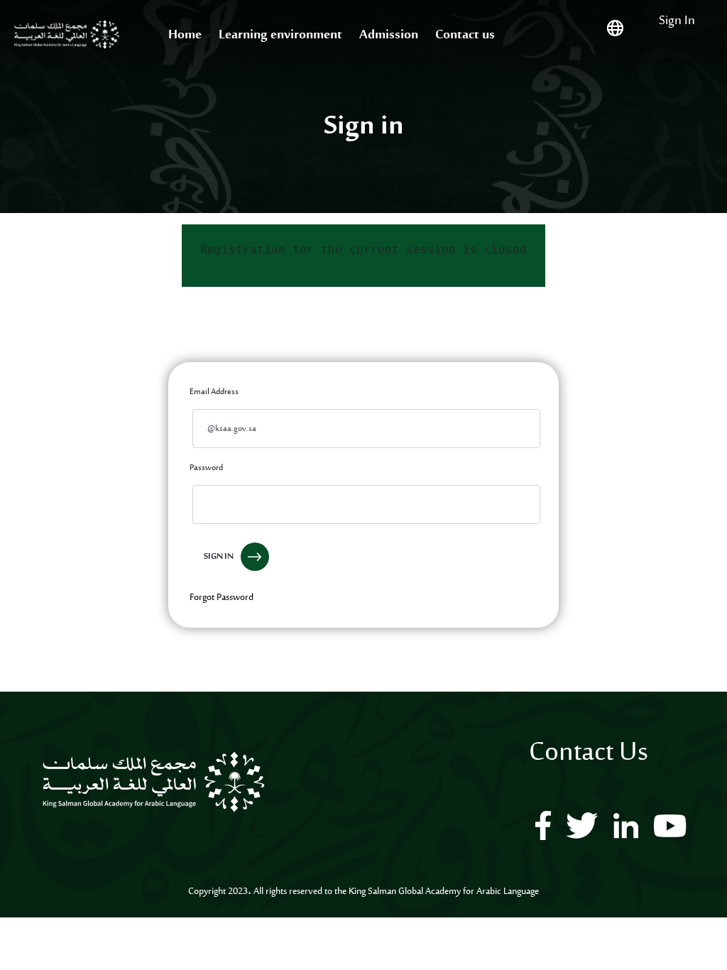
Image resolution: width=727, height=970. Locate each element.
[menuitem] (185, 36)
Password (206, 468)
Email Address (214, 392)
